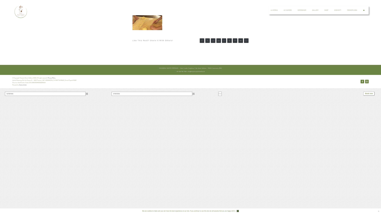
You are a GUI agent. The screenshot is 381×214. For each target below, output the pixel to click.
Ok (238, 211)
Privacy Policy (51, 78)
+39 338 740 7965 (181, 71)
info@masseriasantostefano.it (196, 71)
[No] (379, 211)
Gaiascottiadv (23, 85)
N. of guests (223, 90)
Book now (369, 94)
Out (113, 90)
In (5, 90)
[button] (87, 94)
